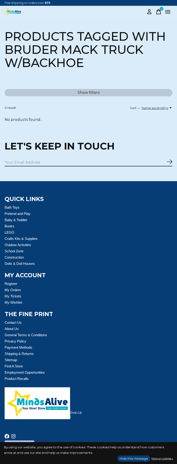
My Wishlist (13, 302)
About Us (12, 329)
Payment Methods (18, 347)
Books (9, 226)
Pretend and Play (17, 214)
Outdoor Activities (18, 245)
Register (11, 284)
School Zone (14, 251)
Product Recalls (17, 379)
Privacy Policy (15, 341)
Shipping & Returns (19, 354)
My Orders (13, 290)
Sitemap (11, 360)
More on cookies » (162, 458)
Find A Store (14, 366)
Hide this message (134, 458)
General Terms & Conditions (26, 335)
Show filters (89, 92)
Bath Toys (12, 207)
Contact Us (13, 322)
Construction (14, 257)
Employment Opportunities (25, 372)
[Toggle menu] (167, 11)
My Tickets (13, 296)
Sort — (135, 108)
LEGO (9, 232)
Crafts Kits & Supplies (21, 239)
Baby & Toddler (16, 220)
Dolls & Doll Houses (20, 264)
